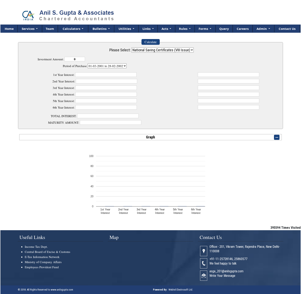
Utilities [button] (125, 29)
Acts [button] (165, 29)
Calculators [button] (72, 29)
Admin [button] (262, 29)
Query (224, 29)
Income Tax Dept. (36, 247)
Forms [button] (204, 29)
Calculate (151, 42)
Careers (243, 29)
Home (9, 29)
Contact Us (287, 29)
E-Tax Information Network (42, 257)
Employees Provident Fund (42, 267)
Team (50, 29)
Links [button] (147, 29)
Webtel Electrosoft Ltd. (181, 289)
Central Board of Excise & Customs (47, 252)
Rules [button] (183, 29)
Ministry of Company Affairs (43, 262)
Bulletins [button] (100, 29)
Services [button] (28, 29)
